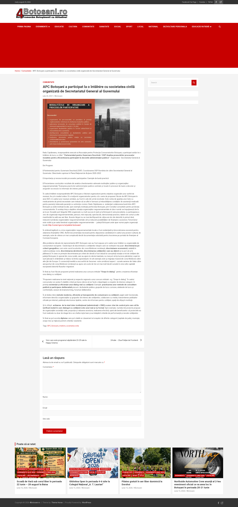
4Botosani (58, 96)
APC (49, 326)
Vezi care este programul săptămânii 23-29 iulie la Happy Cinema (66, 341)
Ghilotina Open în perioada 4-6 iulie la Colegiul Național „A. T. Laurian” (89, 483)
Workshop (74, 475)
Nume (45, 397)
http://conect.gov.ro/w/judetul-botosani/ (64, 225)
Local (140, 26)
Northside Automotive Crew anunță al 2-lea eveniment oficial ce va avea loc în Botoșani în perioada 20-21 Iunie (197, 484)
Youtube (202, 2)
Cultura (73, 26)
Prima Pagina (24, 26)
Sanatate (104, 26)
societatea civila (72, 326)
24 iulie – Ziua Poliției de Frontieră (124, 340)
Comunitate (88, 26)
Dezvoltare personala (175, 26)
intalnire (62, 326)
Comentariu (48, 367)
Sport (129, 26)
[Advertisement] (119, 49)
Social (117, 26)
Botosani (55, 326)
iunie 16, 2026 (22, 488)
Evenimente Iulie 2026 (26, 472)
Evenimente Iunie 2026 (46, 472)
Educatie (59, 26)
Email (45, 408)
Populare (21, 475)
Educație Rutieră (200, 26)
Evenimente (42, 26)
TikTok (210, 2)
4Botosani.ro (35, 502)
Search (194, 82)
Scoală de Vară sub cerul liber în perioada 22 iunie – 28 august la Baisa (39, 483)
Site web (46, 419)
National (153, 26)
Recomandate (33, 475)
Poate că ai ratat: (26, 444)
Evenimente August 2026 (39, 469)
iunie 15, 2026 (74, 488)
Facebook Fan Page (189, 2)
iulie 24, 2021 (48, 96)
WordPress (86, 502)
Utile (43, 475)
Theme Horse (57, 502)
